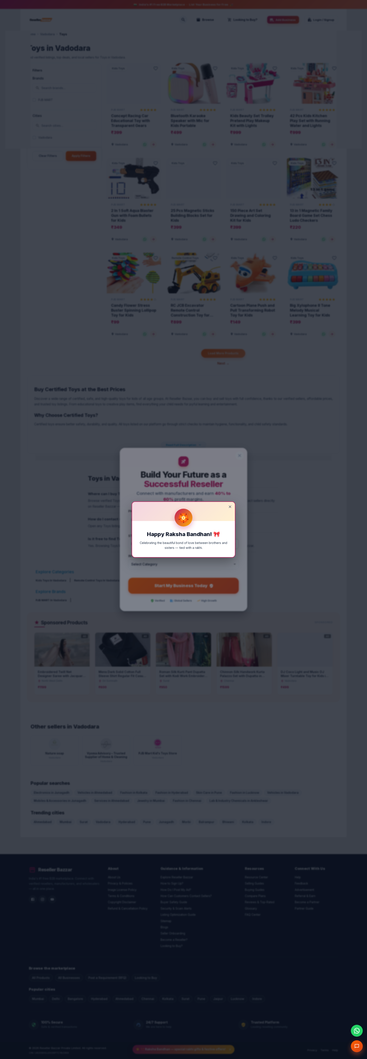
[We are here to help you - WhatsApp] (357, 1031)
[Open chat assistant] (357, 1046)
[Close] (230, 507)
